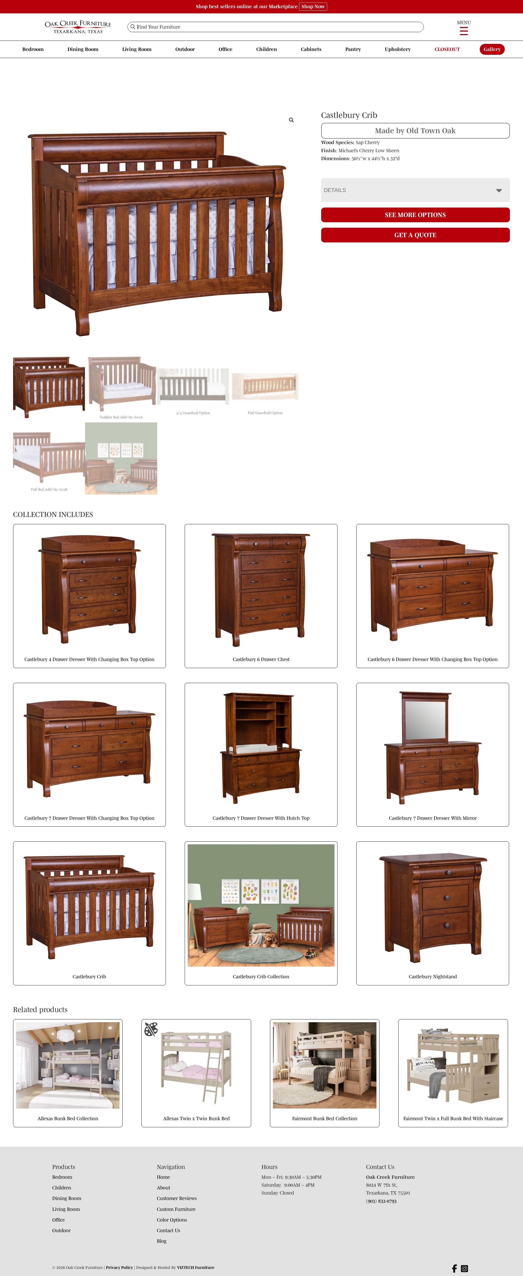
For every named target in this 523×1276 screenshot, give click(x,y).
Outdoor (185, 49)
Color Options (172, 1220)
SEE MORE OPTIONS (415, 214)
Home (163, 1177)
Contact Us (168, 1230)
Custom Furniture (176, 1209)
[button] (291, 120)
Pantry (353, 49)
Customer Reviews (177, 1198)
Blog (161, 1241)
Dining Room (83, 49)
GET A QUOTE (415, 235)
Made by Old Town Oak (415, 130)
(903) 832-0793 (381, 1201)
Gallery (492, 49)
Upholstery (398, 49)
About (163, 1187)
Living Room (136, 49)
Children (266, 49)
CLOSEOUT (447, 49)
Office (225, 49)
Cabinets (311, 49)
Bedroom (33, 49)
